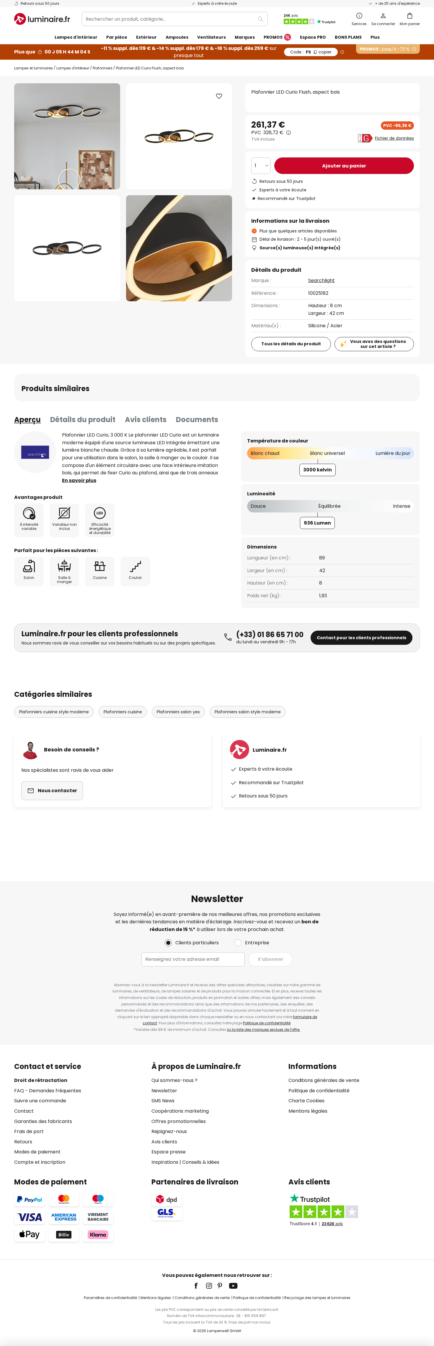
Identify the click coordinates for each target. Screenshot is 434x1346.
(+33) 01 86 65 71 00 (270, 634)
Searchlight (321, 280)
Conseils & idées (200, 1162)
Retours (23, 1141)
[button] (67, 248)
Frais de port (29, 1131)
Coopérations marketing (180, 1111)
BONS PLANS (348, 37)
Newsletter (164, 1090)
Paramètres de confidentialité (110, 1297)
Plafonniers (102, 68)
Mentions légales (307, 1111)
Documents (197, 419)
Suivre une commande (40, 1100)
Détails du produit (82, 419)
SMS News (162, 1100)
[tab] (27, 419)
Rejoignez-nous (169, 1131)
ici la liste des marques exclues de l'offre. (263, 1029)
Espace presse (168, 1151)
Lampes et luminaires (33, 68)
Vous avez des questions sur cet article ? (378, 343)
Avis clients (146, 419)
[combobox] (174, 19)
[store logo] (42, 19)
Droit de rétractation (40, 1080)
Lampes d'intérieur (72, 68)
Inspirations (164, 1162)
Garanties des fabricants (43, 1121)
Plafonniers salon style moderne (248, 712)
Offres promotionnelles (178, 1121)
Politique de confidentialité (267, 1023)
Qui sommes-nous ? (174, 1080)
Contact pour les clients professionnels (361, 638)
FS (311, 52)
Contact (24, 1111)
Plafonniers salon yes (178, 712)
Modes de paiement (37, 1151)
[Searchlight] (35, 452)
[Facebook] (200, 1285)
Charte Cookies (306, 1100)
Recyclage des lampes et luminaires (317, 1297)
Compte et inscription (39, 1162)
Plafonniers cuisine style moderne (54, 712)
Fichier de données (394, 138)
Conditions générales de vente (323, 1080)
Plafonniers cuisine (123, 712)
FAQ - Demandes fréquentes (47, 1090)
